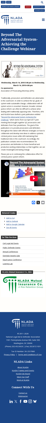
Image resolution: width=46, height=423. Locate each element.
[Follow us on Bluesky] (35, 401)
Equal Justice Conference (12, 260)
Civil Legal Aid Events (11, 243)
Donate (28, 7)
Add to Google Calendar (15, 224)
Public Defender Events (11, 248)
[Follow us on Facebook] (20, 401)
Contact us (23, 393)
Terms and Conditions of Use (30, 354)
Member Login (39, 10)
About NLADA (22, 367)
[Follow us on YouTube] (25, 401)
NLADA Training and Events (23, 370)
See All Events (11, 227)
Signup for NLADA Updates (10, 6)
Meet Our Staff (23, 377)
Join (3, 2)
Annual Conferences (10, 252)
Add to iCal (10, 218)
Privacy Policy (9, 354)
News (8, 2)
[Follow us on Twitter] (16, 401)
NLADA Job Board (23, 373)
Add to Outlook (12, 221)
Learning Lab (8, 264)
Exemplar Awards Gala (11, 256)
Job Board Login (39, 7)
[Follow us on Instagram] (30, 401)
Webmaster (23, 396)
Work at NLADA (23, 380)
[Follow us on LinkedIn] (11, 401)
